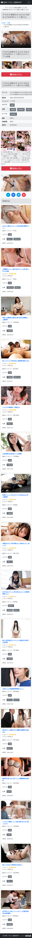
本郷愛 (13, 110)
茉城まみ (9, 423)
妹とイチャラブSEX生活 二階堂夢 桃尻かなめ (15, 361)
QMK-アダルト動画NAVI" (12, 2)
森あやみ (9, 748)
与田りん (9, 562)
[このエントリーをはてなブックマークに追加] (8, 195)
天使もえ (9, 239)
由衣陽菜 (9, 924)
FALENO (13, 114)
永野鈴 (9, 835)
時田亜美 (21, 110)
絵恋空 (9, 791)
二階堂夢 (9, 331)
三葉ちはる (17, 239)
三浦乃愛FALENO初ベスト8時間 (11, 454)
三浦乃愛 (9, 465)
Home (3, 23)
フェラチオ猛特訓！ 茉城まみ (11, 407)
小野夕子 (16, 700)
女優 (8, 23)
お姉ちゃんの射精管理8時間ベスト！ (13, 689)
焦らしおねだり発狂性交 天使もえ (12, 865)
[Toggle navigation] (28, 2)
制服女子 (11, 605)
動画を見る (17, 74)
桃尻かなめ (17, 377)
